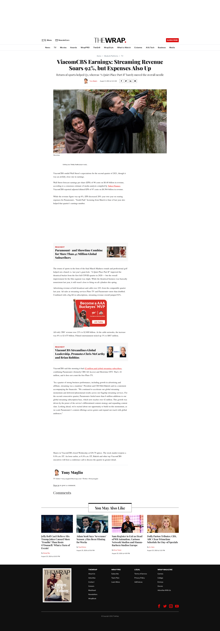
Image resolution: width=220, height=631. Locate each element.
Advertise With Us (164, 590)
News (47, 47)
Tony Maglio (93, 81)
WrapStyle (109, 47)
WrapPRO (85, 47)
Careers (91, 586)
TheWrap (92, 570)
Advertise (91, 578)
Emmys (160, 582)
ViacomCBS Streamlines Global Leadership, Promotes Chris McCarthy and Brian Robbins (80, 353)
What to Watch (124, 47)
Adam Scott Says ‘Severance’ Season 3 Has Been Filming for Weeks (91, 539)
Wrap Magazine (165, 570)
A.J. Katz (151, 547)
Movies (63, 47)
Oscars (160, 586)
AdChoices (138, 582)
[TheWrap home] (110, 40)
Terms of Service (140, 574)
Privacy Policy (139, 578)
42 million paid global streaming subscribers (103, 368)
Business (162, 47)
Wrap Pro (116, 570)
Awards (73, 47)
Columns (138, 47)
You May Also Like (110, 507)
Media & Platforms (111, 56)
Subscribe (172, 40)
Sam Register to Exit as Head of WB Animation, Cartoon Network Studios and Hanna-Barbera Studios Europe (127, 541)
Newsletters (63, 40)
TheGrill (96, 47)
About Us (91, 574)
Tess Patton (82, 547)
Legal (137, 570)
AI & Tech (150, 47)
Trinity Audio (75, 164)
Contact (91, 582)
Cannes (160, 574)
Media (172, 47)
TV (55, 47)
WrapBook (92, 598)
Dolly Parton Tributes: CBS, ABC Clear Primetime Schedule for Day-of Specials (162, 539)
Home (99, 56)
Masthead (92, 590)
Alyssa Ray (46, 553)
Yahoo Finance (114, 185)
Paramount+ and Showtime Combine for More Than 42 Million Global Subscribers (79, 253)
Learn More (115, 582)
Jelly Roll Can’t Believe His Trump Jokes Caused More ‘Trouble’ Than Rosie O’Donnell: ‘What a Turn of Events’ (55, 542)
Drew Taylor (117, 550)
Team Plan (115, 578)
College (160, 578)
